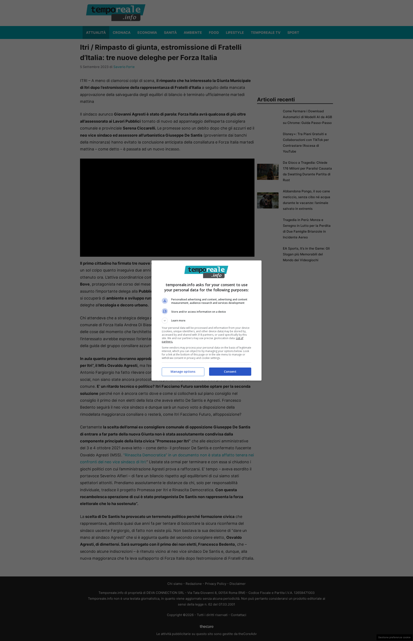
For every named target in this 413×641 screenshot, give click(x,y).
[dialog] (206, 320)
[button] (206, 321)
